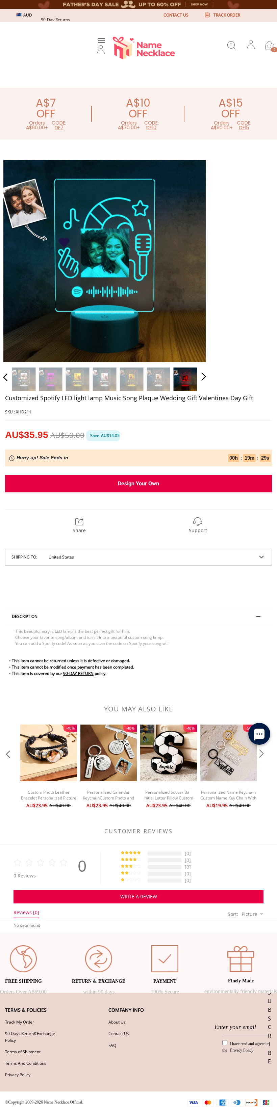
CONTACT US (175, 15)
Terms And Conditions (25, 1063)
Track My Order (19, 1022)
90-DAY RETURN (78, 673)
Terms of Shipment (23, 1052)
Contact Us (118, 1033)
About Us (117, 1022)
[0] (269, 45)
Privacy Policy (17, 1075)
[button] (19, 260)
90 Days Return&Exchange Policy (30, 1037)
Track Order (226, 15)
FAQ (112, 1045)
